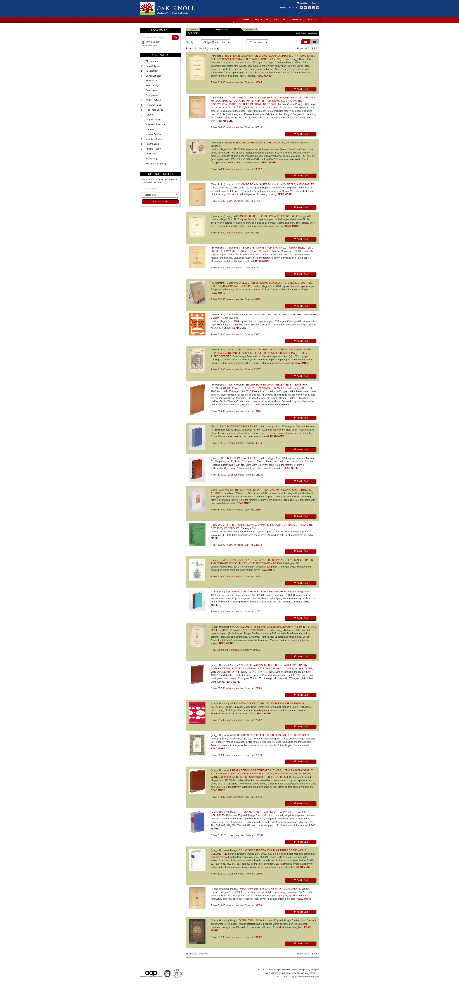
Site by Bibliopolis (311, 970)
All (193, 29)
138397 (258, 509)
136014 (258, 127)
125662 (258, 720)
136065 (258, 82)
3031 (256, 232)
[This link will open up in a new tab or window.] (317, 7)
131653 (258, 905)
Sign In (311, 20)
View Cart (304, 3)
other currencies (234, 82)
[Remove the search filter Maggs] (218, 48)
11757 (257, 611)
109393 (257, 650)
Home (246, 20)
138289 (259, 474)
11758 (257, 201)
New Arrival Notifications (306, 34)
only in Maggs (152, 42)
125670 (258, 755)
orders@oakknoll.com (308, 976)
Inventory (261, 20)
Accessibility (297, 970)
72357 (257, 369)
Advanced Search (150, 45)
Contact (296, 20)
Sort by (190, 42)
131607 (258, 937)
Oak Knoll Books (180, 13)
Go (175, 37)
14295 (257, 576)
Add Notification (160, 201)
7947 (256, 334)
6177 (256, 267)
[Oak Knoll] (183, 8)
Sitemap (315, 3)
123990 (259, 873)
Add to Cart (302, 89)
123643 (258, 544)
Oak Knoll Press (164, 13)
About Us (279, 20)
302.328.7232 (286, 976)
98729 (257, 299)
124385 (258, 688)
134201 (258, 411)
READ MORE (264, 75)
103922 (258, 169)
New (249, 29)
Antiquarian (221, 29)
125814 (258, 797)
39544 (258, 443)
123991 (259, 835)
